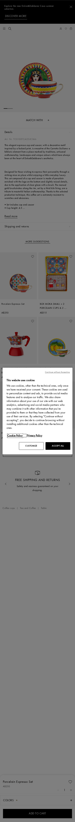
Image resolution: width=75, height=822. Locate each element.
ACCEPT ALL (58, 446)
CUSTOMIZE (31, 446)
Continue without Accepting (57, 372)
